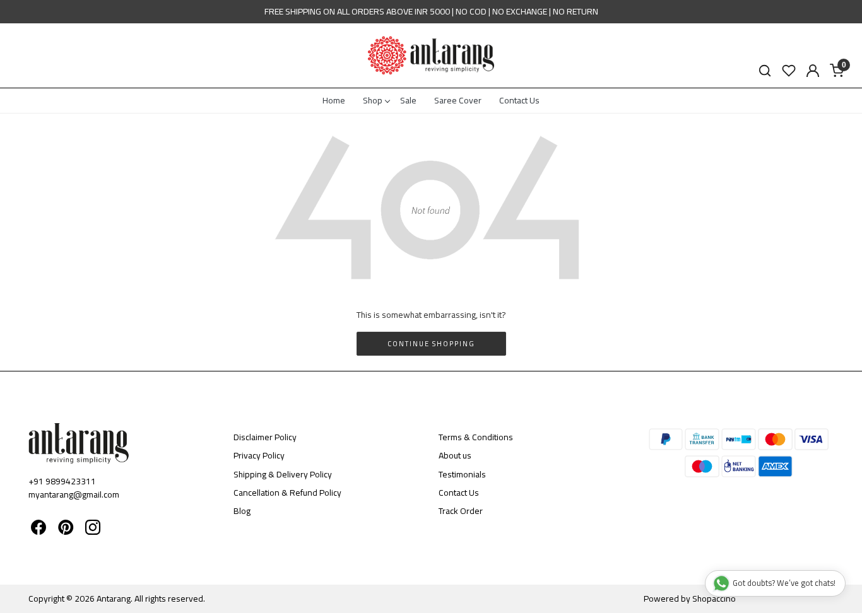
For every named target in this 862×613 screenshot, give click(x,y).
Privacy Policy (259, 455)
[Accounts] (813, 71)
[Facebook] (38, 529)
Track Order (461, 511)
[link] (765, 71)
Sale (408, 100)
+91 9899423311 (62, 481)
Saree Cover (457, 100)
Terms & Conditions (476, 437)
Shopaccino (714, 598)
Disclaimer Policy (265, 437)
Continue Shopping (431, 343)
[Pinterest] (66, 529)
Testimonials (462, 474)
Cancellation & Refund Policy (287, 492)
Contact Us (519, 100)
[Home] (431, 55)
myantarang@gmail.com (73, 494)
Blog (242, 511)
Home (333, 100)
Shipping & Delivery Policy (282, 474)
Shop (372, 100)
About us (455, 455)
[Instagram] (93, 529)
